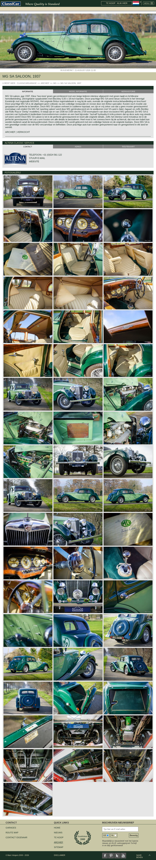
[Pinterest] (111, 855)
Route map (12, 832)
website (34, 161)
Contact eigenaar (16, 837)
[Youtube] (123, 855)
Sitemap (58, 847)
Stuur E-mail (37, 158)
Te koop (58, 837)
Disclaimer (59, 855)
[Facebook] (105, 855)
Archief (58, 842)
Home (57, 827)
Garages (11, 827)
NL (112, 835)
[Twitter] (117, 855)
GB (104, 835)
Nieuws (58, 832)
